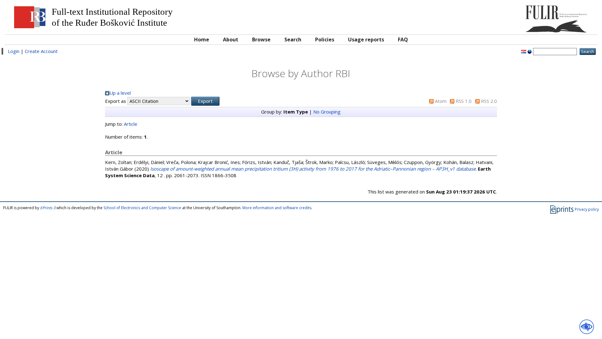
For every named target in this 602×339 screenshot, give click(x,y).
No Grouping (327, 112)
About (230, 39)
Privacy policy (587, 209)
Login (13, 51)
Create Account (41, 51)
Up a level (120, 93)
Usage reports (366, 39)
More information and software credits (276, 207)
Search (292, 39)
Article (130, 124)
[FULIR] (520, 16)
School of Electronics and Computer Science (142, 207)
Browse (261, 39)
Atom (440, 101)
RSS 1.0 (464, 101)
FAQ (403, 39)
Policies (324, 39)
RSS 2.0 (489, 101)
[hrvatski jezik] (523, 51)
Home (201, 39)
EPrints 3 (47, 207)
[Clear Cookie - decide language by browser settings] (529, 51)
